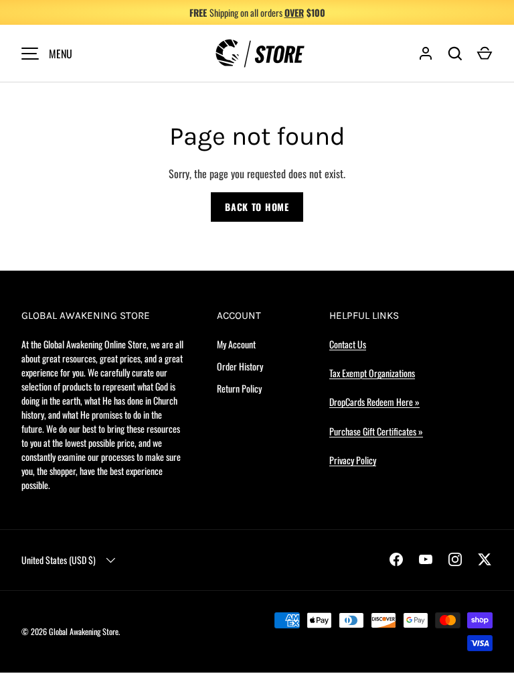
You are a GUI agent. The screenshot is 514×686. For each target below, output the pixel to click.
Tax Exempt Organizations (372, 373)
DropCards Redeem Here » (374, 402)
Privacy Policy (352, 460)
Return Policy (239, 388)
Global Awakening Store (83, 631)
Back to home (256, 207)
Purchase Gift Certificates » (376, 431)
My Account (236, 344)
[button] (484, 53)
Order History (240, 366)
